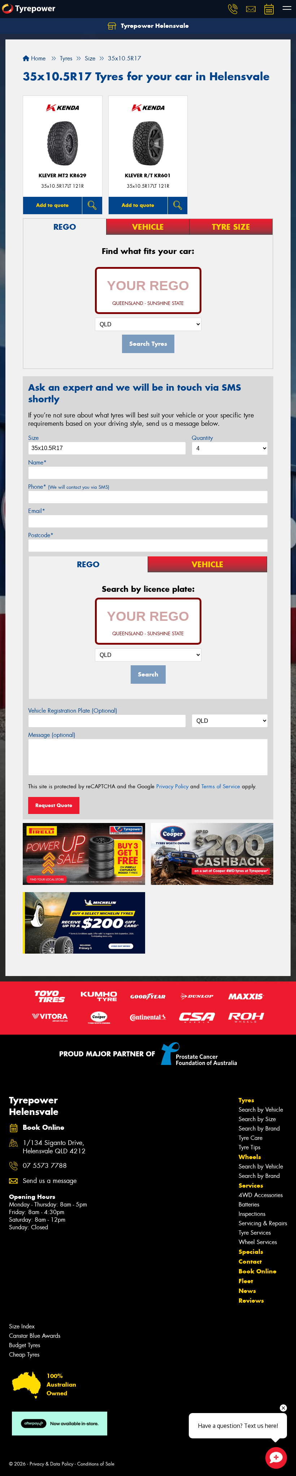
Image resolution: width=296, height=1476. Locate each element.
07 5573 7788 (45, 1166)
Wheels (250, 1157)
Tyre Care (250, 1138)
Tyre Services (255, 1233)
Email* (36, 511)
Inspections (252, 1214)
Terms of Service (220, 786)
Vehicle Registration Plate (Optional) (72, 710)
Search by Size (257, 1119)
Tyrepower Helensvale (154, 26)
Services (251, 1185)
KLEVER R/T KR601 (148, 176)
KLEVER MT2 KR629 (62, 176)
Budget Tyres (24, 1345)
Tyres (246, 1100)
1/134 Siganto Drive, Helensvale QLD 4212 (54, 1147)
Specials (251, 1252)
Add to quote (52, 205)
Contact (250, 1261)
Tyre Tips (249, 1147)
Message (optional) (51, 735)
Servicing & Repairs (263, 1223)
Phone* (68, 487)
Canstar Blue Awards (34, 1336)
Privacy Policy (172, 786)
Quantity (202, 438)
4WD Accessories (261, 1195)
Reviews (251, 1301)
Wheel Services (258, 1242)
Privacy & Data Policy (51, 1464)
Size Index (22, 1326)
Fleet (246, 1281)
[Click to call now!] (233, 9)
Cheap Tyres (24, 1354)
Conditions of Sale (95, 1464)
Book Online (258, 1271)
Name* (37, 462)
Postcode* (40, 535)
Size (33, 438)
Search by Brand (259, 1128)
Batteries (249, 1204)
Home (37, 58)
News (247, 1291)
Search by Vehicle (261, 1110)
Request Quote (53, 805)
